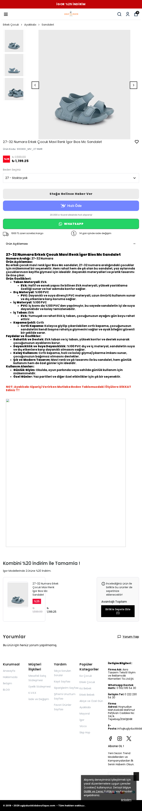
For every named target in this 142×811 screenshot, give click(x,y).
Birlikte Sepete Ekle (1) (117, 611)
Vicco (83, 726)
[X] (128, 738)
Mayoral (85, 713)
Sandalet (48, 24)
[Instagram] (119, 738)
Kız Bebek (85, 688)
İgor (82, 720)
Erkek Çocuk (11, 24)
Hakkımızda (10, 677)
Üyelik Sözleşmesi (39, 686)
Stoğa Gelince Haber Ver (71, 194)
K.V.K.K (32, 693)
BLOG (6, 690)
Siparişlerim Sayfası (66, 688)
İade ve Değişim (38, 699)
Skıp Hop (85, 732)
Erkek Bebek (87, 695)
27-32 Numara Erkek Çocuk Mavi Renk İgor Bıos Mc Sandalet (45, 589)
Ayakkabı (30, 24)
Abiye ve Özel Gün (91, 701)
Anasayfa (9, 671)
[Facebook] (110, 738)
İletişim (7, 683)
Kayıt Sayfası (62, 681)
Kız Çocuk (86, 676)
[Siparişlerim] (127, 14)
